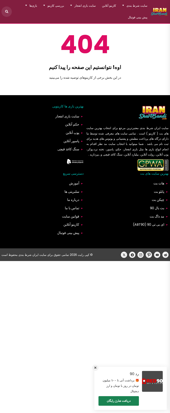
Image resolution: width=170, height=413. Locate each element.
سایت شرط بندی (136, 6)
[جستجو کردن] (6, 11)
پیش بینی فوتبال (137, 17)
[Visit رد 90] (152, 381)
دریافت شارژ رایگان (119, 401)
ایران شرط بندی (150, 128)
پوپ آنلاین (72, 132)
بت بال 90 (157, 208)
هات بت (158, 183)
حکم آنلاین (72, 124)
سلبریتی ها (71, 191)
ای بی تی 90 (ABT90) (148, 224)
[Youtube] (157, 255)
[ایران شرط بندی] (159, 11)
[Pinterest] (149, 255)
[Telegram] (132, 255)
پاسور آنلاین (71, 141)
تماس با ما (72, 208)
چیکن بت (158, 199)
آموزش (74, 183)
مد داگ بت (157, 216)
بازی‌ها (33, 6)
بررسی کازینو (55, 6)
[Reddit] (165, 255)
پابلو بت (159, 191)
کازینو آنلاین (109, 6)
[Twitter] (124, 255)
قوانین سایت (70, 216)
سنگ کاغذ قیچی (68, 149)
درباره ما (73, 199)
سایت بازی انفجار (85, 6)
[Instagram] (140, 255)
